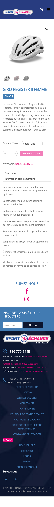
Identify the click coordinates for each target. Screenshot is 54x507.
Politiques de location (27, 419)
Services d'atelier (27, 397)
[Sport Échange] (18, 14)
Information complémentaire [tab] (20, 178)
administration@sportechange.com (20, 364)
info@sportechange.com (36, 356)
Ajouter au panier (31, 153)
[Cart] (41, 9)
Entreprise (27, 450)
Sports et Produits (27, 387)
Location (27, 392)
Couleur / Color (11, 143)
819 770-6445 (20, 351)
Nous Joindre (27, 445)
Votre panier (27, 408)
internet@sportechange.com (32, 367)
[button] (46, 28)
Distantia (42, 491)
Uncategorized (24, 163)
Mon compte (27, 403)
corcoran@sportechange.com (33, 371)
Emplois (27, 461)
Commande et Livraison (27, 434)
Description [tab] (11, 173)
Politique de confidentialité (27, 414)
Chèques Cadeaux (27, 467)
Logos (27, 456)
